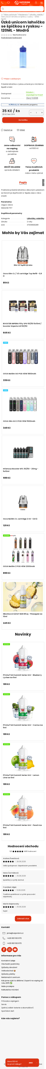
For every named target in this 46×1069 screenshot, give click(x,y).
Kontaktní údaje (8, 960)
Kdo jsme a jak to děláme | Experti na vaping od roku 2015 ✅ (22, 981)
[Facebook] (3, 949)
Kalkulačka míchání (10, 989)
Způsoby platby (8, 974)
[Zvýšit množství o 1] (42, 112)
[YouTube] (15, 949)
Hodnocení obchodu (23, 846)
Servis (3, 1004)
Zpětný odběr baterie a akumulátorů (17, 1008)
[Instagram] (9, 949)
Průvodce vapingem (10, 1001)
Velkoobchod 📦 (8, 970)
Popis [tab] (23, 182)
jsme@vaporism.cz (15, 933)
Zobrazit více (23, 918)
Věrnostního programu (29, 105)
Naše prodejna (7, 986)
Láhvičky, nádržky (35, 218)
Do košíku (23, 120)
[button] (23, 281)
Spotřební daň (7, 1011)
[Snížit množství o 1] (30, 112)
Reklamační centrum (10, 977)
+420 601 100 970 (3, 3)
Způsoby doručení (9, 967)
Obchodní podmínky (10, 964)
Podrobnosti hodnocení (11, 38)
